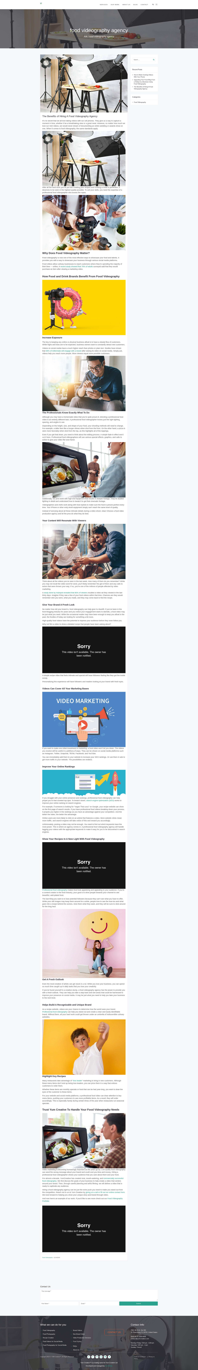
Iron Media (108, 1366)
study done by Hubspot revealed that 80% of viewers (65, 593)
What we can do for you (53, 1324)
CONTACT (144, 4)
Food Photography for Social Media (54, 1345)
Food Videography (47, 1257)
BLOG (135, 4)
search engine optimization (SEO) (100, 800)
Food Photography (49, 1334)
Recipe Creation (48, 1338)
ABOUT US (126, 4)
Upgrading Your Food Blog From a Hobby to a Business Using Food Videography (144, 82)
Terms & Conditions (140, 1356)
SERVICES (104, 4)
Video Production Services (82, 1338)
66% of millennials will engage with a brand (63, 351)
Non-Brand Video (79, 1334)
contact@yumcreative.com (140, 1339)
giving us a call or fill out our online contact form (105, 1192)
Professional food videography (54, 890)
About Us (76, 1350)
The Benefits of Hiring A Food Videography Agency (69, 116)
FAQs (75, 1346)
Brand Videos (77, 1330)
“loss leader (77, 1081)
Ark (85, 36)
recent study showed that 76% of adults (76, 267)
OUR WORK (115, 4)
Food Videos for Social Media (52, 1341)
